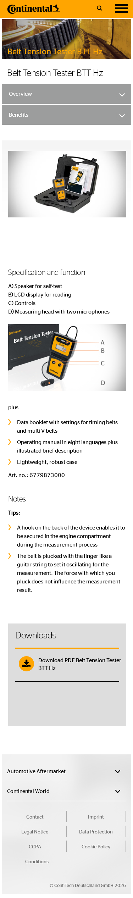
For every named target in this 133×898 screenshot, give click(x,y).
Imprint (96, 816)
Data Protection (96, 831)
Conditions (37, 861)
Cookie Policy (96, 846)
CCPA (35, 846)
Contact (35, 816)
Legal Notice (34, 831)
